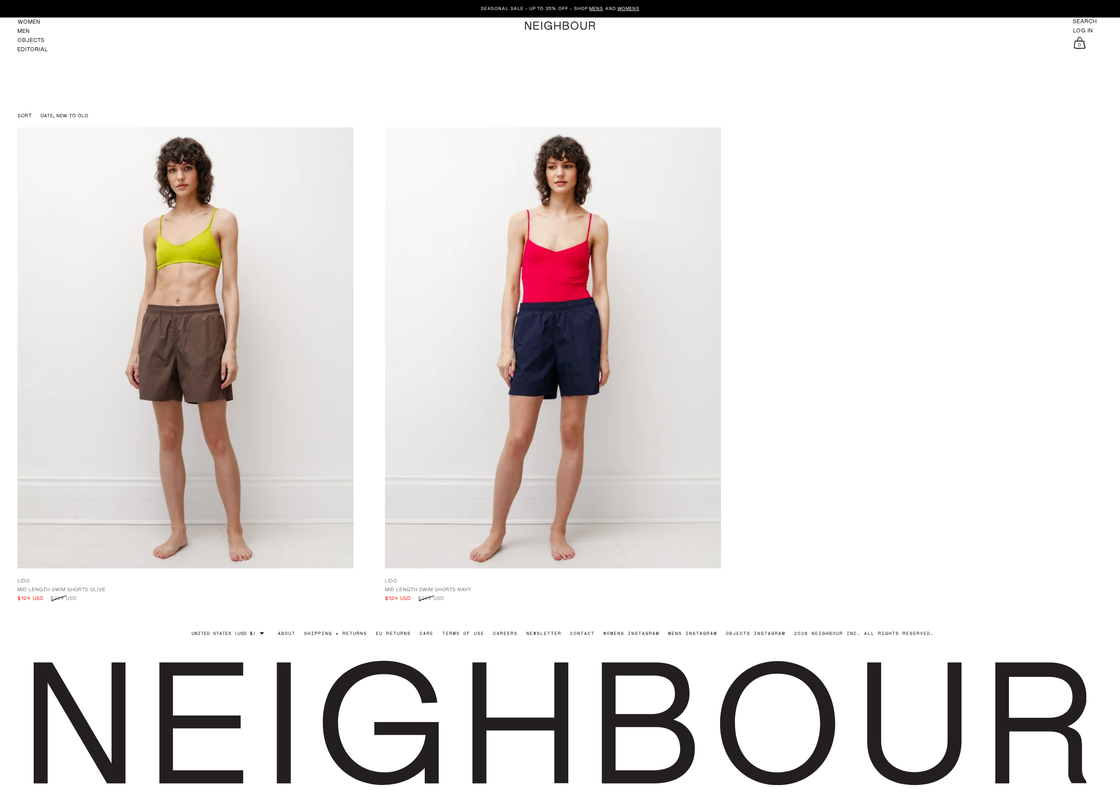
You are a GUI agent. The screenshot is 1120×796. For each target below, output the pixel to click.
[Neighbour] (560, 25)
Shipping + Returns (335, 633)
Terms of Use (463, 633)
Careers (505, 633)
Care (427, 633)
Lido (24, 580)
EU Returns (393, 633)
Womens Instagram (631, 633)
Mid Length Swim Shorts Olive (62, 589)
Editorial (33, 49)
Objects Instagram (755, 633)
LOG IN (1083, 30)
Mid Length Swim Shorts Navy (428, 589)
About (286, 633)
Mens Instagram (692, 633)
